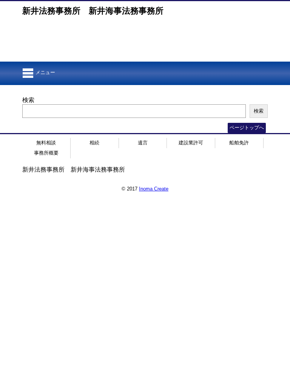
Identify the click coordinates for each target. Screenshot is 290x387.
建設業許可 (191, 143)
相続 (94, 143)
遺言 (143, 143)
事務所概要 (46, 153)
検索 (28, 100)
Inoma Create (153, 189)
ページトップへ (247, 127)
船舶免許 (239, 143)
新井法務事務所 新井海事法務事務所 (93, 10)
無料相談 (46, 143)
